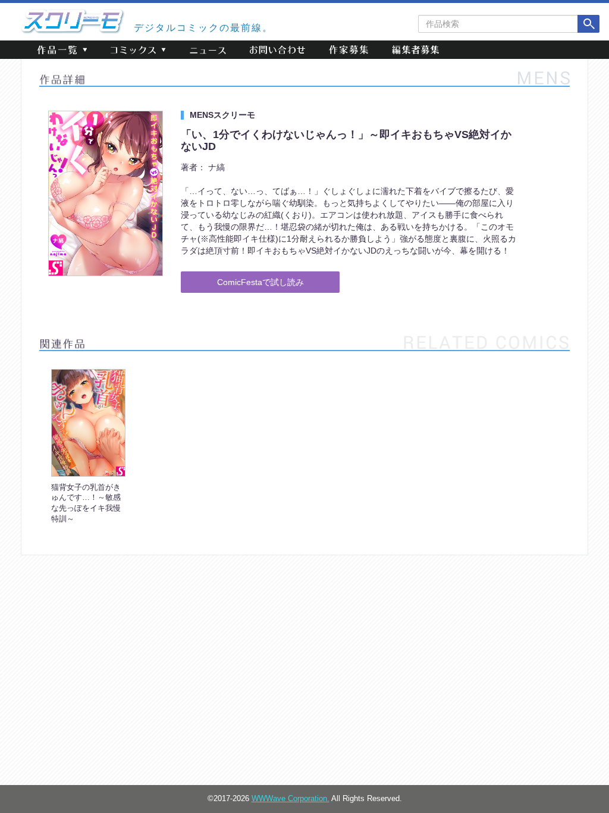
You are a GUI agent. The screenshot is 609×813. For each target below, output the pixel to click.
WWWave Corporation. (290, 799)
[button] (62, 49)
